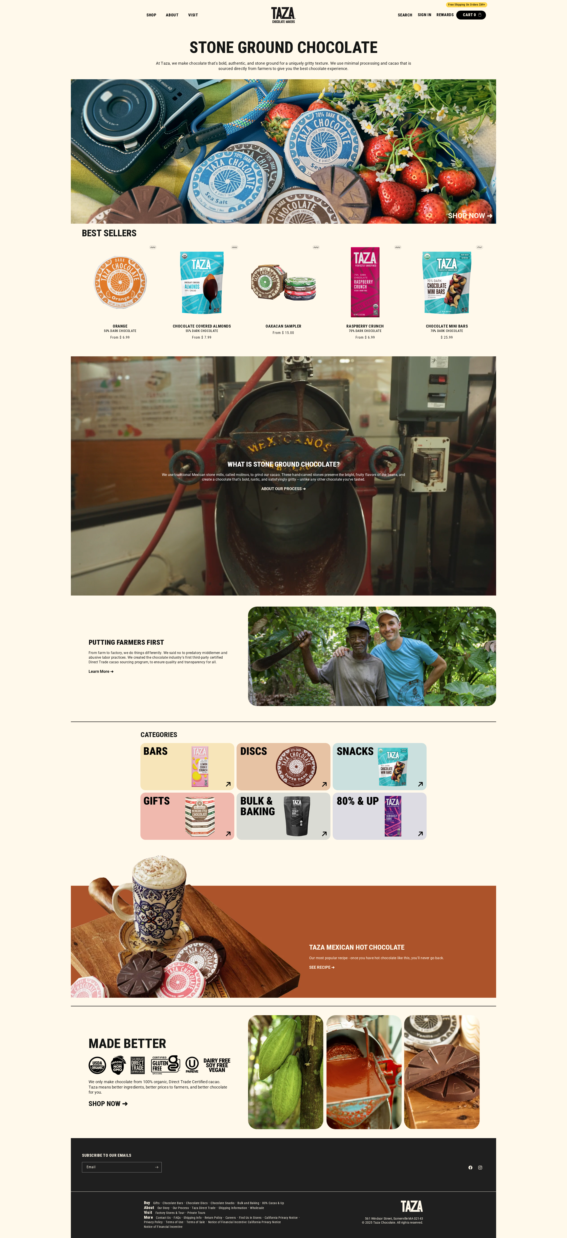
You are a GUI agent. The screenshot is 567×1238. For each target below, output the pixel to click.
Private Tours (196, 1213)
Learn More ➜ (101, 671)
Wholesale (257, 1208)
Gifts (156, 1203)
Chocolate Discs (197, 1203)
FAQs (177, 1217)
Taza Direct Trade (204, 1208)
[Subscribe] (156, 1167)
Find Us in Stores (250, 1217)
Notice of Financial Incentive (227, 1222)
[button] (405, 15)
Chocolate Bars (173, 1203)
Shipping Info (193, 1217)
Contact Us (163, 1217)
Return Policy (213, 1217)
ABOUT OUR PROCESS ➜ (283, 488)
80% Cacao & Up (273, 1203)
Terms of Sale (195, 1222)
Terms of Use (174, 1222)
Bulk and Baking (248, 1203)
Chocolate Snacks (223, 1203)
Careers (230, 1217)
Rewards (445, 14)
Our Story (163, 1208)
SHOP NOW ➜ (470, 216)
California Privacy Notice (281, 1217)
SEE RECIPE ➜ (322, 967)
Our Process (181, 1208)
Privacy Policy (153, 1222)
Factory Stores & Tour (169, 1213)
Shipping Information (233, 1208)
